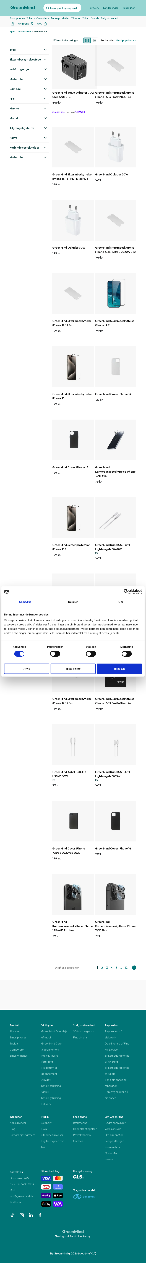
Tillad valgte (73, 668)
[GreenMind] (23, 7)
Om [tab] (120, 601)
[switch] (55, 654)
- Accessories (24, 31)
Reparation (129, 7)
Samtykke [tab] (25, 601)
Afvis (27, 668)
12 (126, 968)
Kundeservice (110, 7)
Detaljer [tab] (73, 601)
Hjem (12, 31)
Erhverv (94, 7)
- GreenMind (39, 31)
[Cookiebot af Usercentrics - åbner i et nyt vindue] (126, 591)
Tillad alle (119, 668)
